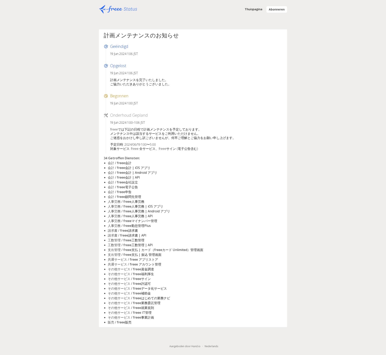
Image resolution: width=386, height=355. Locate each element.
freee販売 (124, 322)
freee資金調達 (143, 269)
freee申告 (124, 192)
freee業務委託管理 (146, 303)
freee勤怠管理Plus (137, 225)
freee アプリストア (144, 259)
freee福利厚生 (143, 274)
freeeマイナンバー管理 (140, 221)
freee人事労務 (133, 201)
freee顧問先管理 (129, 196)
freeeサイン (142, 279)
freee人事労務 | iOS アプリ (143, 206)
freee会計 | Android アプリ (137, 172)
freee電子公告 (127, 187)
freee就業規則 (143, 308)
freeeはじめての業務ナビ (151, 298)
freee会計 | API (128, 177)
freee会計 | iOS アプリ (133, 168)
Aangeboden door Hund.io (184, 346)
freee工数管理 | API (138, 245)
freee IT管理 (142, 312)
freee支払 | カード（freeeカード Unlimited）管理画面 (163, 250)
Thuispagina (253, 9)
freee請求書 (129, 230)
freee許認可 (142, 283)
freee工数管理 (133, 240)
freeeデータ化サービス (150, 288)
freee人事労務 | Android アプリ (146, 211)
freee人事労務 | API (138, 216)
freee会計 (124, 163)
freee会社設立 (127, 182)
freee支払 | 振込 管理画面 (142, 254)
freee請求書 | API (133, 235)
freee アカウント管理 (145, 264)
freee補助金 (142, 293)
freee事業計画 (143, 317)
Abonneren (277, 9)
